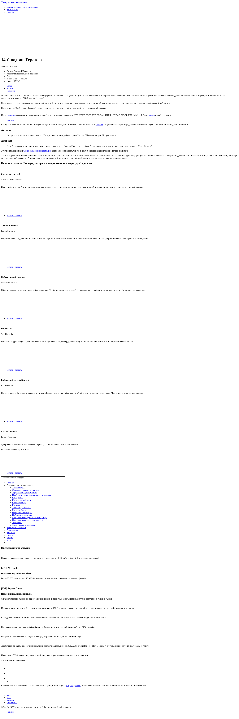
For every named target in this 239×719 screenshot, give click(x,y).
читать (152, 115)
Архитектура (18, 487)
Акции (10, 537)
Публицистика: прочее (23, 515)
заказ (9, 697)
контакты (11, 700)
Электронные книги (16, 527)
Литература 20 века (21, 507)
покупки (11, 115)
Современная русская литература (28, 520)
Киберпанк (17, 497)
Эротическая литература (23, 525)
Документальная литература (25, 490)
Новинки (11, 532)
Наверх (10, 712)
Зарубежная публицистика (24, 492)
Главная (10, 483)
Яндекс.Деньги (73, 685)
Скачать (10, 120)
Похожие (11, 91)
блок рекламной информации (37, 151)
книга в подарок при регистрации (22, 7)
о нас (9, 695)
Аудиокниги (12, 530)
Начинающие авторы (22, 512)
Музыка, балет (19, 510)
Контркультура (19, 502)
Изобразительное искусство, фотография (31, 495)
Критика (16, 505)
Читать (10, 88)
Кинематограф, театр (22, 500)
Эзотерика (17, 522)
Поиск (10, 535)
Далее (9, 86)
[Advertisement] (84, 35)
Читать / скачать (14, 215)
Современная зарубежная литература (29, 517)
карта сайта (12, 702)
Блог (9, 540)
